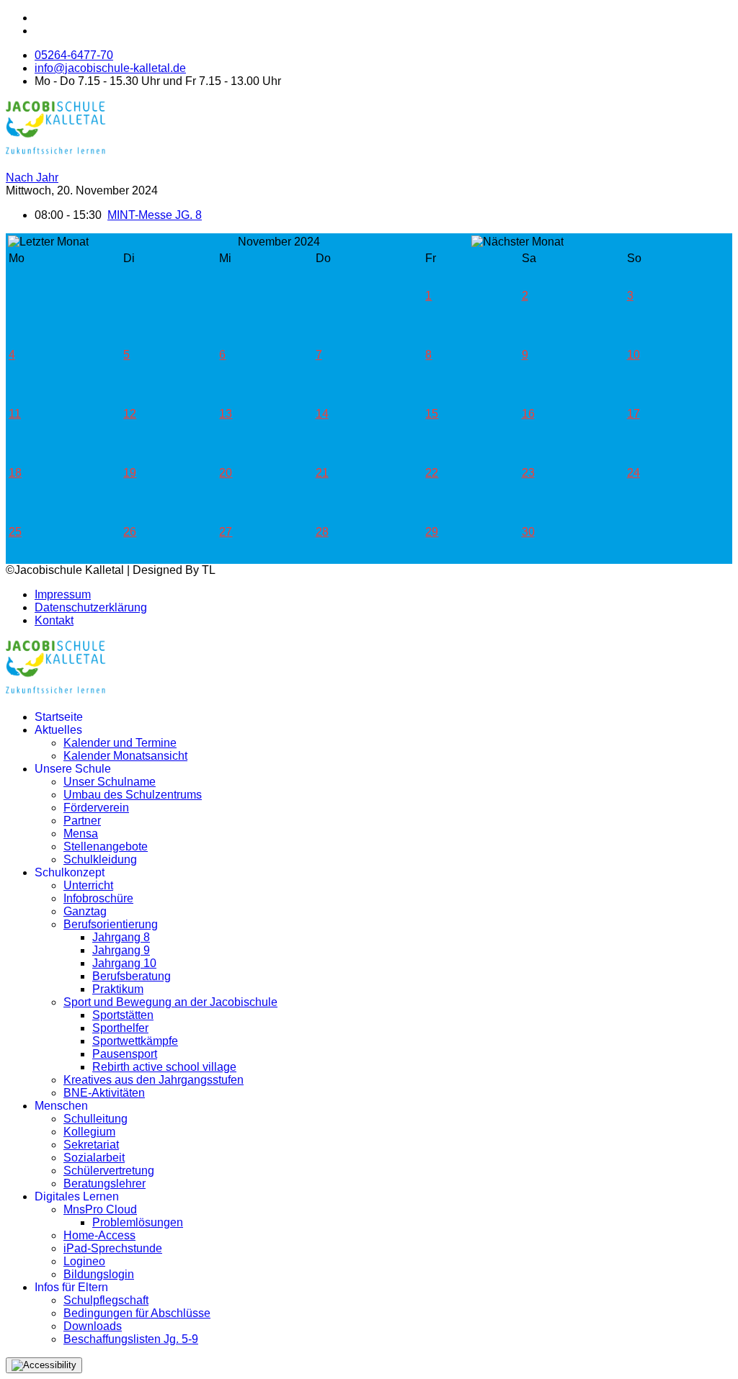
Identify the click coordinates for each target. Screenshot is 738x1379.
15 (431, 414)
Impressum (63, 594)
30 (528, 532)
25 (15, 532)
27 (225, 532)
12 (129, 414)
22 (431, 473)
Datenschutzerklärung (91, 607)
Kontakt (54, 620)
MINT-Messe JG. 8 (154, 215)
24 (633, 473)
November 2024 (279, 241)
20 (225, 473)
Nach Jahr (32, 177)
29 (431, 532)
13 (225, 414)
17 (633, 414)
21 (322, 473)
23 (528, 473)
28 (322, 532)
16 (528, 414)
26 (129, 532)
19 (129, 473)
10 (633, 355)
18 (15, 473)
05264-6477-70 (74, 55)
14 (322, 414)
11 (15, 414)
